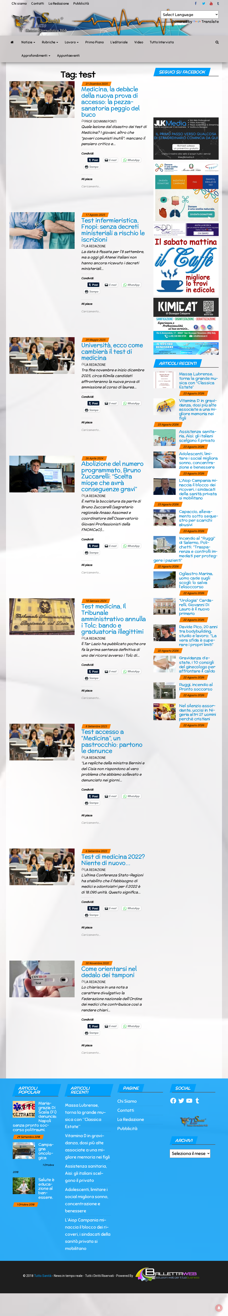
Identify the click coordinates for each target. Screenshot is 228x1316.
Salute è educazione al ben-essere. (46, 1188)
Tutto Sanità (42, 1276)
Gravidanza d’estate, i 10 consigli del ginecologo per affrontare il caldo (197, 664)
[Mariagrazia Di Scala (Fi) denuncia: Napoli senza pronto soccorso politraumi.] (24, 1109)
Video (138, 42)
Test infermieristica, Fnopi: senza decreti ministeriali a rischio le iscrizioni (113, 230)
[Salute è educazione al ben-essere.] (24, 1185)
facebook (196, 3)
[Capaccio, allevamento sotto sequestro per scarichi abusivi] (164, 517)
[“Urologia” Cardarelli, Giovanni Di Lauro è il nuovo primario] (164, 606)
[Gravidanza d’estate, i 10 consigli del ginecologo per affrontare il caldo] (164, 663)
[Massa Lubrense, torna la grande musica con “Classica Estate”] (164, 379)
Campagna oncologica (46, 1151)
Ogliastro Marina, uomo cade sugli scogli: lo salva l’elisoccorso (196, 580)
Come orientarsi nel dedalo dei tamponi (108, 972)
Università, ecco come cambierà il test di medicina (112, 351)
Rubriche (49, 42)
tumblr (218, 3)
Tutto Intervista (162, 42)
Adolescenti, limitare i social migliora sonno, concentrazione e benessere (198, 460)
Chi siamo (19, 4)
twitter (204, 3)
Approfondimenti (34, 56)
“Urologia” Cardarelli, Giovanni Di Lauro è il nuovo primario (196, 606)
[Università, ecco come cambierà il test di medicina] (42, 355)
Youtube (211, 3)
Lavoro (70, 42)
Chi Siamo (127, 1101)
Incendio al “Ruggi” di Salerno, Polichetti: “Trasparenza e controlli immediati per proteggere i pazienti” (185, 549)
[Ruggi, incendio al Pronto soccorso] (164, 690)
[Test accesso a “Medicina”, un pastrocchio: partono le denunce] (42, 742)
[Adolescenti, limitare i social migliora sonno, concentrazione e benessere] (164, 459)
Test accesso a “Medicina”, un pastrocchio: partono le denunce (111, 741)
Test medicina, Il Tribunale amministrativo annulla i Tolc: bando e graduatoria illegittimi (113, 619)
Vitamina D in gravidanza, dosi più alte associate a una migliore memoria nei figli (198, 409)
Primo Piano (94, 42)
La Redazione (59, 4)
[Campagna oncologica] (24, 1150)
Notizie (27, 42)
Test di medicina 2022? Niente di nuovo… (113, 859)
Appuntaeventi (68, 56)
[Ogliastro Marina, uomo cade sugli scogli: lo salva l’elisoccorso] (164, 579)
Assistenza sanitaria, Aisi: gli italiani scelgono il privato (197, 436)
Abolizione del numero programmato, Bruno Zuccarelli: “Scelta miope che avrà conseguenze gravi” (112, 476)
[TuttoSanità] (12, 42)
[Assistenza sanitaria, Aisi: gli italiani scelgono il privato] (164, 437)
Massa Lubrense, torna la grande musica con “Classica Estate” (198, 380)
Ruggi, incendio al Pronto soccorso (196, 687)
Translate (210, 21)
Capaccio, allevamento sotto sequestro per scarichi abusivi (198, 518)
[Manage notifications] (218, 1308)
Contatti (37, 4)
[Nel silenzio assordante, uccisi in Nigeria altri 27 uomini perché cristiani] (164, 711)
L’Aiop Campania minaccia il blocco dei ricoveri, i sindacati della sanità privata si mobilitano (198, 489)
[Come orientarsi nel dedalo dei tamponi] (42, 979)
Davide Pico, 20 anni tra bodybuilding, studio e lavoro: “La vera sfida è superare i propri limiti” (198, 635)
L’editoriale (119, 42)
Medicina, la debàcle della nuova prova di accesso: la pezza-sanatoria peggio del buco (110, 102)
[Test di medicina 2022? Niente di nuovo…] (42, 866)
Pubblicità (81, 4)
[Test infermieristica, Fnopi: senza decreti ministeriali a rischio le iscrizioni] (42, 230)
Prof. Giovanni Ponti (100, 121)
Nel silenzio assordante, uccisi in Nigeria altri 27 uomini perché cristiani (197, 712)
